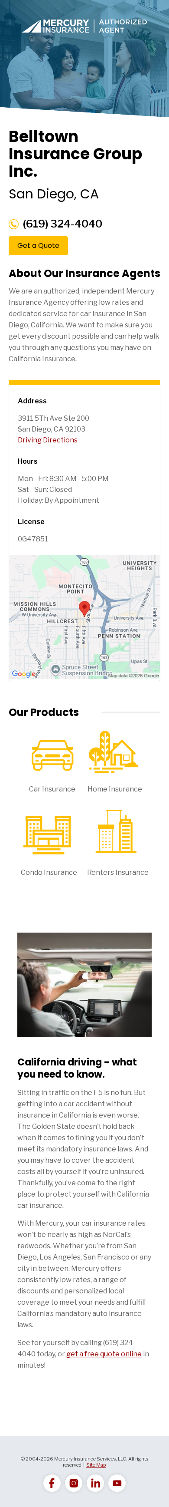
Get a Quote (38, 246)
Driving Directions (48, 440)
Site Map (96, 1465)
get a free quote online (104, 1354)
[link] (52, 1483)
